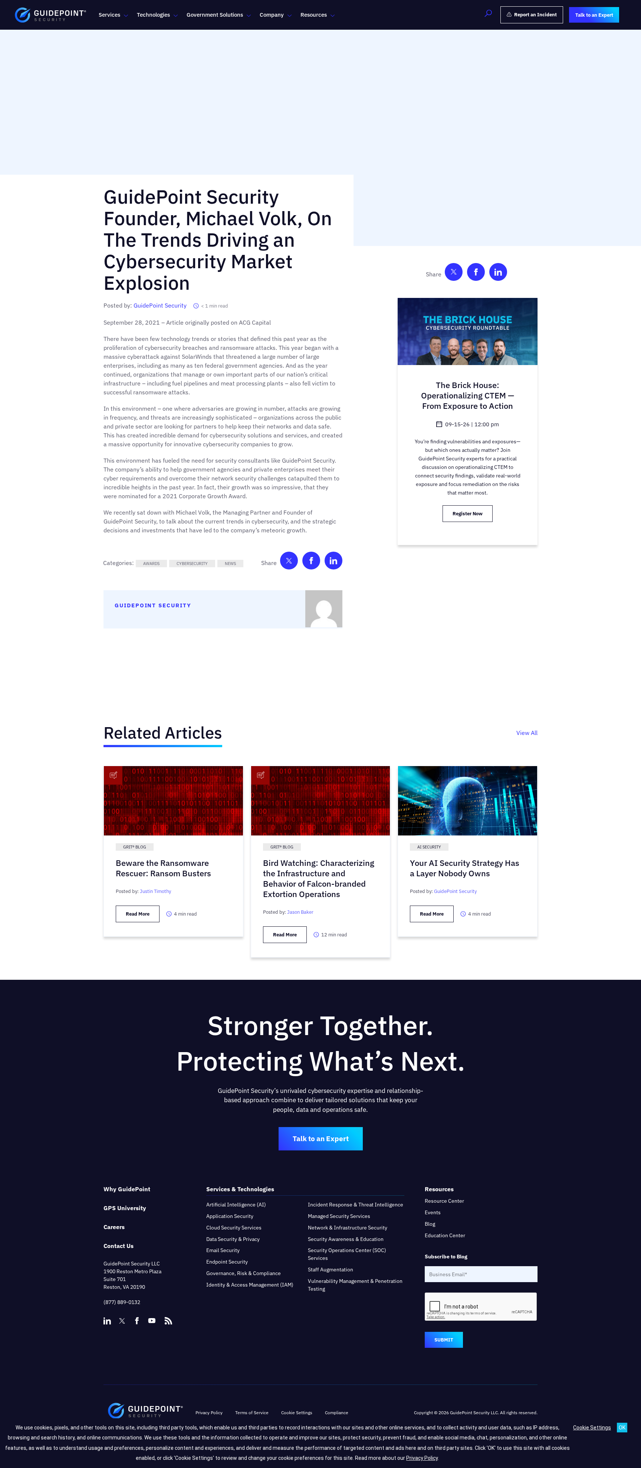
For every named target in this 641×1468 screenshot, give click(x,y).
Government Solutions (215, 14)
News (230, 563)
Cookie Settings (592, 1428)
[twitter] (122, 1320)
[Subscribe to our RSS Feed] (168, 1317)
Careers (114, 1227)
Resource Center (444, 1201)
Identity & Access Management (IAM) (249, 1284)
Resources (313, 14)
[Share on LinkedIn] (333, 562)
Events (433, 1212)
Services (109, 14)
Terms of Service (252, 1412)
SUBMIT (443, 1340)
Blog (430, 1224)
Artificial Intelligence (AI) (236, 1204)
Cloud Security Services (234, 1227)
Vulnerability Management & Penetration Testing (355, 1285)
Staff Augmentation (330, 1269)
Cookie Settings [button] (296, 1412)
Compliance (336, 1412)
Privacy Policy (209, 1412)
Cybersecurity (192, 563)
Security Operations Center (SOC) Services (347, 1254)
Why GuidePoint (126, 1189)
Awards (151, 563)
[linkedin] (107, 1320)
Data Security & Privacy (233, 1239)
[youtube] (151, 1320)
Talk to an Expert (321, 1138)
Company (272, 14)
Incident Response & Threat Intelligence (355, 1204)
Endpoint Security (227, 1261)
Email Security (223, 1250)
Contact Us (118, 1245)
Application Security (229, 1216)
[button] (488, 14)
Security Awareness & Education (346, 1239)
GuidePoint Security (160, 305)
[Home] (145, 1412)
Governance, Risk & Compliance (243, 1273)
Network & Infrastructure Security (347, 1227)
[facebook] (137, 1320)
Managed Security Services (339, 1216)
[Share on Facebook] (311, 562)
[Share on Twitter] (289, 562)
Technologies (153, 14)
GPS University (124, 1208)
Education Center (445, 1235)
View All (527, 732)
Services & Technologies (240, 1189)
